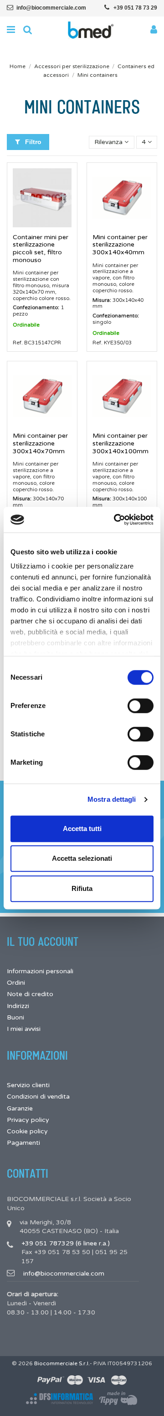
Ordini (16, 983)
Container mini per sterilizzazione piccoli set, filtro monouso (40, 248)
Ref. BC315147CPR (37, 342)
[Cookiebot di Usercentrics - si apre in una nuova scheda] (116, 520)
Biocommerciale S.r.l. (62, 1363)
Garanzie (20, 1108)
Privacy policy (28, 1120)
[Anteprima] (42, 224)
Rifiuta (82, 888)
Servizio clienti (28, 1085)
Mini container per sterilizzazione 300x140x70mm (40, 443)
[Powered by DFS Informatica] (59, 1398)
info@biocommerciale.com (51, 8)
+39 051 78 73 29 (135, 8)
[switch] (141, 705)
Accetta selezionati (82, 858)
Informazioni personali (40, 971)
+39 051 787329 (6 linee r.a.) (65, 1243)
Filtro (32, 141)
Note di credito (30, 994)
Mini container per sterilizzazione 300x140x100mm (120, 443)
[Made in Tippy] (118, 1398)
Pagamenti (23, 1143)
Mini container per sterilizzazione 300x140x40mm (120, 245)
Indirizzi (18, 1006)
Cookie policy (27, 1131)
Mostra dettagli (111, 799)
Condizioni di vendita (38, 1096)
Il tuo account (42, 942)
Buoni (15, 1017)
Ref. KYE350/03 (112, 342)
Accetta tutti (82, 828)
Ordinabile (26, 325)
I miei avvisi (24, 1029)
